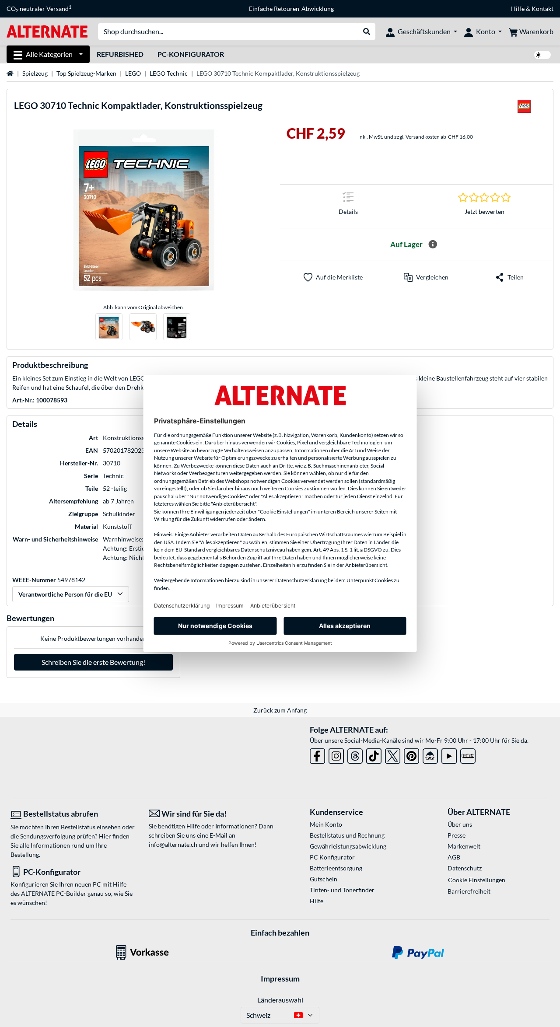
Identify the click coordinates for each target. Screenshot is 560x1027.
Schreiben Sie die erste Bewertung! (93, 662)
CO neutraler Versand (39, 8)
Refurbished (120, 54)
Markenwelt (464, 846)
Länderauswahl (280, 1000)
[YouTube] (449, 754)
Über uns (460, 824)
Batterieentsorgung (336, 868)
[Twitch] (468, 754)
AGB (454, 857)
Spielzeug (35, 73)
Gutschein (323, 879)
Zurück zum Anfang (280, 710)
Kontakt (542, 8)
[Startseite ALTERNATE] (47, 31)
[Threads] (355, 754)
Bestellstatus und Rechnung (347, 835)
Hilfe (518, 8)
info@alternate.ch (173, 844)
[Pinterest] (411, 754)
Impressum (280, 978)
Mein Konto (326, 824)
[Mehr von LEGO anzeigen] (524, 109)
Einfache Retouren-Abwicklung (291, 8)
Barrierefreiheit (469, 891)
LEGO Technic (169, 73)
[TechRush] (430, 754)
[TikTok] (374, 754)
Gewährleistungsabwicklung (348, 846)
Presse (457, 835)
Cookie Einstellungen (476, 880)
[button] (426, 277)
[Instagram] (336, 754)
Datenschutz (465, 868)
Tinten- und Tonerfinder (342, 890)
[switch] (542, 55)
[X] (392, 754)
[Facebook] (317, 754)
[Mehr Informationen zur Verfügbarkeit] (433, 244)
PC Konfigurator (332, 857)
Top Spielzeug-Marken (86, 73)
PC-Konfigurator (191, 54)
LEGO (133, 73)
